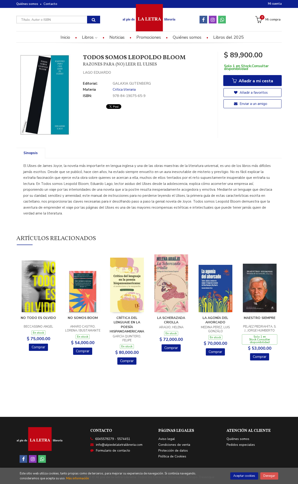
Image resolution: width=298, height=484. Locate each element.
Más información (77, 478)
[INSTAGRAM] (213, 20)
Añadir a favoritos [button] (253, 92)
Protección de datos (173, 450)
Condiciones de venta (174, 445)
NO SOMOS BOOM (83, 318)
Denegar (269, 476)
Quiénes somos (27, 4)
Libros (88, 37)
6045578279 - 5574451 (112, 439)
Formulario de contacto (113, 450)
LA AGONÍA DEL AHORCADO (215, 320)
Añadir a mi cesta (255, 81)
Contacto (50, 4)
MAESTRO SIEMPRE (259, 318)
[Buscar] (93, 20)
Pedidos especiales (241, 445)
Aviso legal (166, 439)
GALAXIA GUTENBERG (132, 83)
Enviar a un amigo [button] (253, 103)
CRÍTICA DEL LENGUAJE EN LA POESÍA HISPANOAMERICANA (127, 325)
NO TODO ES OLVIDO (38, 318)
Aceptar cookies (244, 476)
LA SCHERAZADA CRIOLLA (171, 320)
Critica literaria (124, 89)
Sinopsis (31, 153)
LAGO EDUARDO (97, 72)
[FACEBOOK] (203, 20)
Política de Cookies (172, 456)
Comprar (38, 347)
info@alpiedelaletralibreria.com (119, 445)
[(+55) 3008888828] (222, 20)
